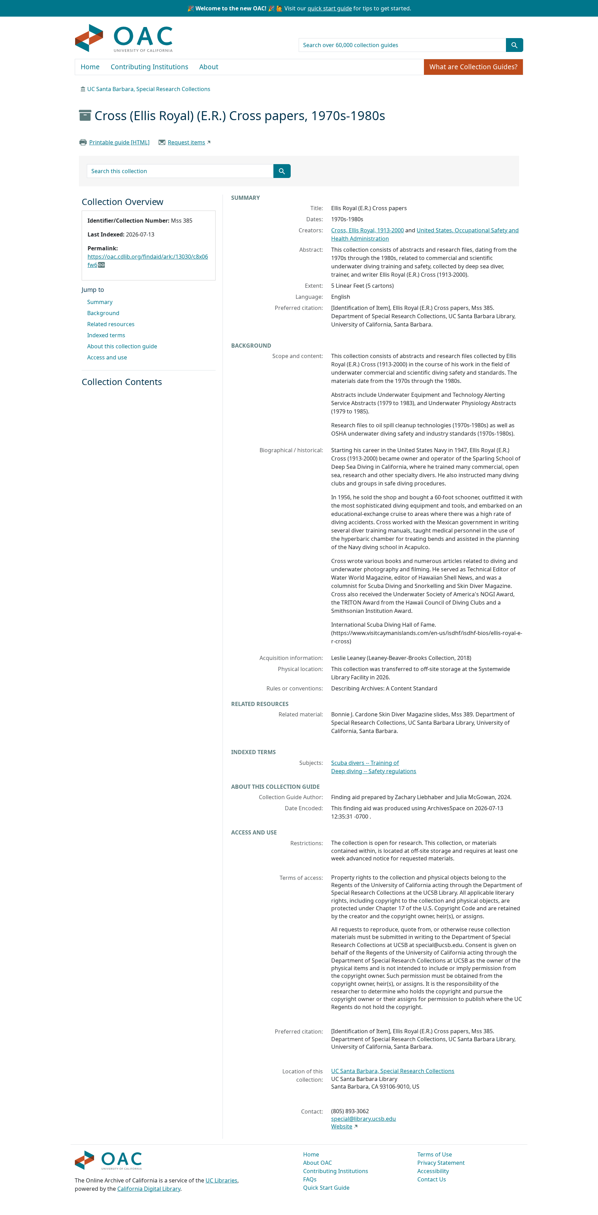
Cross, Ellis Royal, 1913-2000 (367, 230)
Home (90, 66)
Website (341, 1126)
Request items (186, 142)
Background (103, 313)
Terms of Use (434, 1154)
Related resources (111, 324)
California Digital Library (148, 1188)
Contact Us (431, 1179)
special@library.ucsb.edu (363, 1119)
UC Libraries (221, 1180)
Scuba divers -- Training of (365, 763)
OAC (124, 38)
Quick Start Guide (326, 1187)
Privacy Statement (441, 1163)
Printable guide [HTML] (119, 142)
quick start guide (330, 8)
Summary (99, 302)
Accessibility (433, 1171)
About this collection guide (122, 346)
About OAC (317, 1163)
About (208, 66)
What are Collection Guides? (473, 66)
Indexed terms (106, 335)
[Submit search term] (514, 45)
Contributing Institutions (149, 66)
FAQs (310, 1179)
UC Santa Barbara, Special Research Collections (148, 89)
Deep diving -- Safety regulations (373, 771)
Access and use (107, 357)
